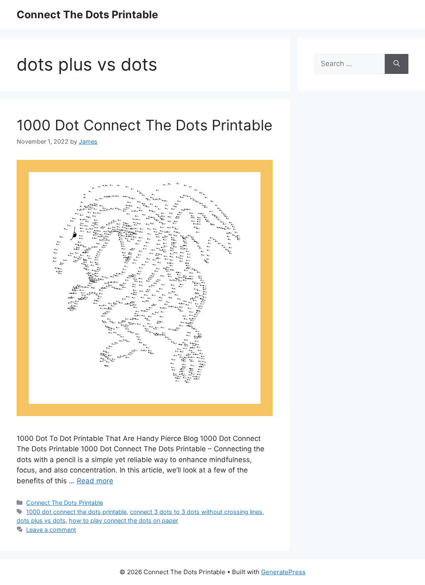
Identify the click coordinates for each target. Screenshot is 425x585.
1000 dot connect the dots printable (76, 511)
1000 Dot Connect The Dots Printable (144, 125)
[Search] (396, 64)
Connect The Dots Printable (87, 14)
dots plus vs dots (41, 520)
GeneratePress (283, 572)
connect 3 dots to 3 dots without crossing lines (196, 511)
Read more (95, 481)
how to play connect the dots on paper (123, 520)
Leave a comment (51, 529)
